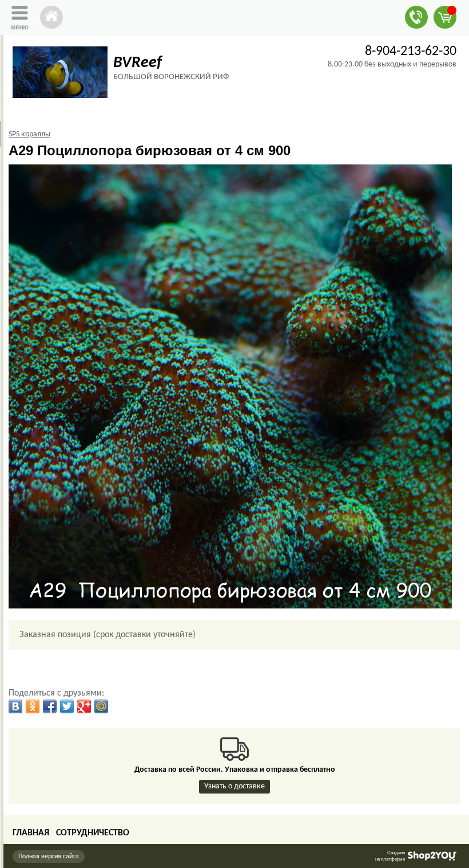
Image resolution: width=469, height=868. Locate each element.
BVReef (137, 63)
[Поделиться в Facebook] (50, 706)
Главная (31, 833)
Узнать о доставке (234, 786)
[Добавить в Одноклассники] (32, 706)
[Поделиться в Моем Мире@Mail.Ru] (101, 706)
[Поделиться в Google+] (84, 706)
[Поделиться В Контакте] (15, 706)
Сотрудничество (92, 833)
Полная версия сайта (48, 856)
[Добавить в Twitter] (67, 706)
